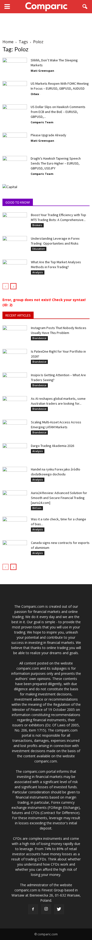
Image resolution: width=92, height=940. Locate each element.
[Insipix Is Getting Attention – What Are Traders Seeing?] (14, 381)
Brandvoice (39, 338)
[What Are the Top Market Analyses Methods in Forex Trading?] (14, 268)
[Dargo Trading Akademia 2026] (14, 451)
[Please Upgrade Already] (14, 141)
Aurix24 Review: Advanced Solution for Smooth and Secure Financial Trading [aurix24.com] (59, 498)
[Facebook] (33, 909)
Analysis (37, 272)
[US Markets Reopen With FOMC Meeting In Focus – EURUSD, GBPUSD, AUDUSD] (14, 89)
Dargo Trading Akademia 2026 (52, 445)
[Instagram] (46, 909)
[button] (85, 6)
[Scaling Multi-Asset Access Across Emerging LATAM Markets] (14, 428)
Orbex (35, 94)
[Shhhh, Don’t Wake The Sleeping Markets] (14, 66)
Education (38, 248)
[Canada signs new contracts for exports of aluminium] (14, 548)
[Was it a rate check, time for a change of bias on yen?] (14, 525)
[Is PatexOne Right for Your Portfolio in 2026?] (14, 357)
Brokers (37, 225)
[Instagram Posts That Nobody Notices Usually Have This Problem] (14, 334)
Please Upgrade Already (48, 135)
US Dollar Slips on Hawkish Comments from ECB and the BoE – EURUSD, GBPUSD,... (58, 112)
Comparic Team (42, 122)
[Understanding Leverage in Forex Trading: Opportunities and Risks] (14, 244)
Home (7, 41)
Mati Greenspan (42, 70)
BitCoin (36, 508)
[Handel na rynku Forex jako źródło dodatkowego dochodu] (14, 475)
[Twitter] (59, 909)
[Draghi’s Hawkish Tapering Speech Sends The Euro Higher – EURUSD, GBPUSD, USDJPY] (14, 164)
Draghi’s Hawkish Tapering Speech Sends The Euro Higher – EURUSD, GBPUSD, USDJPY (56, 163)
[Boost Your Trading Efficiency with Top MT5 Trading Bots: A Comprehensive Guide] (14, 221)
